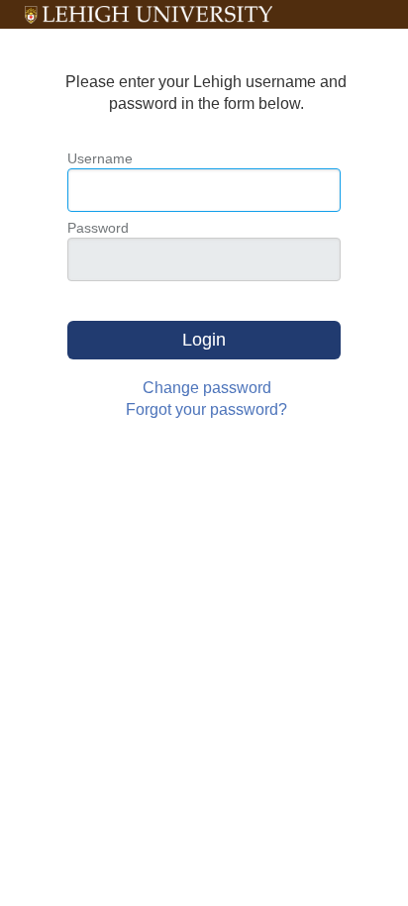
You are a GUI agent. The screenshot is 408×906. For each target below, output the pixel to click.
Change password (207, 387)
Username (100, 158)
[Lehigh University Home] (148, 15)
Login (204, 340)
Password (98, 228)
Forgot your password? (206, 409)
